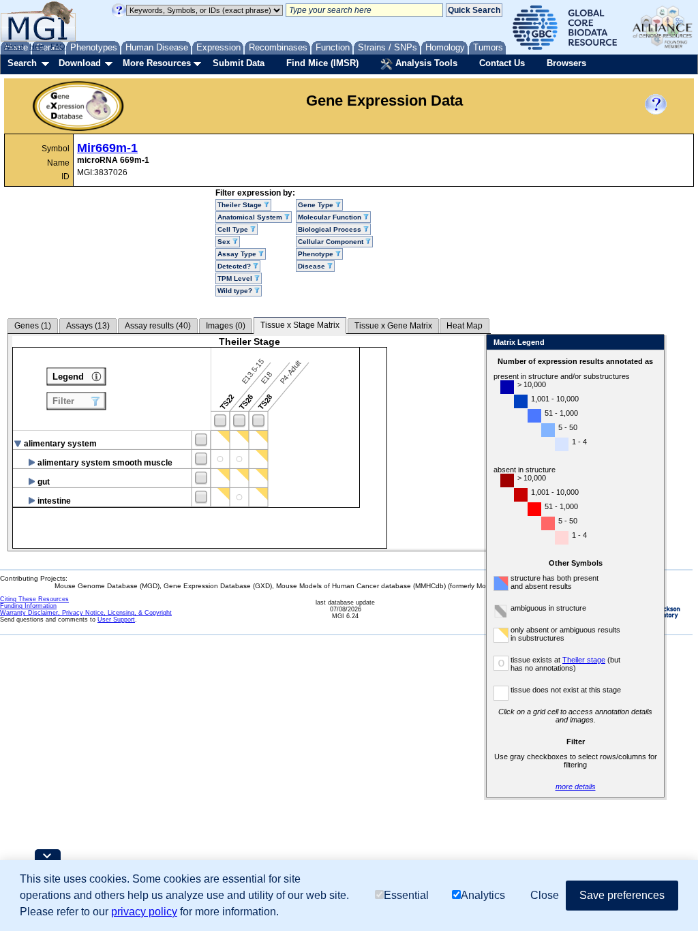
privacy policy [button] (144, 911)
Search (22, 63)
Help (36, 46)
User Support (116, 619)
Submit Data (238, 63)
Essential (406, 895)
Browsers (566, 63)
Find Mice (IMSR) (322, 63)
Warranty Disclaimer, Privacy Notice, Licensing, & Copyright (86, 612)
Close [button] (544, 895)
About (13, 46)
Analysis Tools (425, 63)
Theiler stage (583, 660)
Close (651, 343)
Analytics (483, 895)
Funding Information (28, 605)
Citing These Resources (34, 599)
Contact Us (502, 63)
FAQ (57, 46)
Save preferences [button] (622, 895)
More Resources (157, 63)
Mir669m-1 (107, 148)
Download (80, 63)
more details (576, 786)
